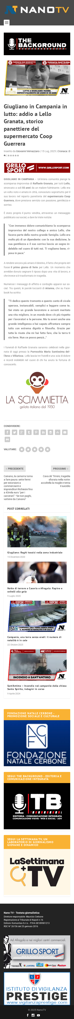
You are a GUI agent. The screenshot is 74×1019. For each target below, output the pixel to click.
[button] (37, 44)
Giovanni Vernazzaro (28, 151)
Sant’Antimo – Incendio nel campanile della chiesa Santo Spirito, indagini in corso (37, 687)
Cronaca (62, 151)
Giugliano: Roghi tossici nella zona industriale (35, 552)
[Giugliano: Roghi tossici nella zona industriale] (37, 531)
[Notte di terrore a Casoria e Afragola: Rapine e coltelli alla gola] (37, 572)
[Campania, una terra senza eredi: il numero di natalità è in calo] (37, 616)
